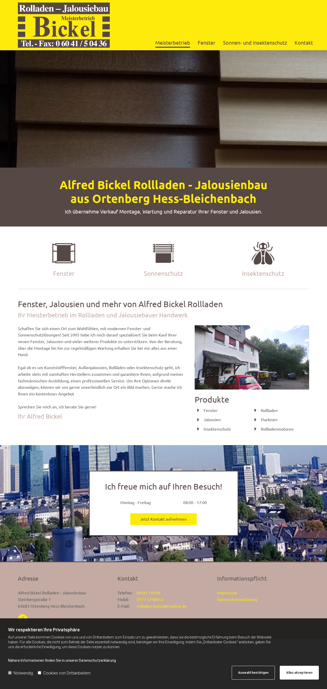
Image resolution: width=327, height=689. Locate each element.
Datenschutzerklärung (237, 599)
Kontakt (304, 42)
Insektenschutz (263, 273)
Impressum (227, 592)
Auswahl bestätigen (253, 672)
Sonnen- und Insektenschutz (255, 42)
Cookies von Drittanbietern (66, 673)
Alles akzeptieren (299, 672)
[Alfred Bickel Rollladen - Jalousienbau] (64, 25)
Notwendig (23, 673)
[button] (163, 519)
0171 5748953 (150, 599)
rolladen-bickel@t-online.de (160, 605)
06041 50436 (148, 592)
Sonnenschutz (163, 273)
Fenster (206, 42)
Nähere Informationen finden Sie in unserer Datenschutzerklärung (62, 660)
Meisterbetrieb (172, 42)
